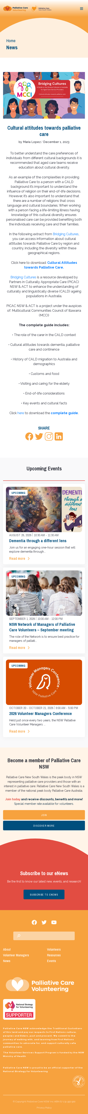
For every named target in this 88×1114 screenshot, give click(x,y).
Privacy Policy (44, 1107)
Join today (12, 799)
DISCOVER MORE (44, 825)
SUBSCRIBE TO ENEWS (44, 894)
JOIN (44, 815)
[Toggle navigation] (82, 9)
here (20, 413)
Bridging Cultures (66, 234)
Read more (17, 558)
